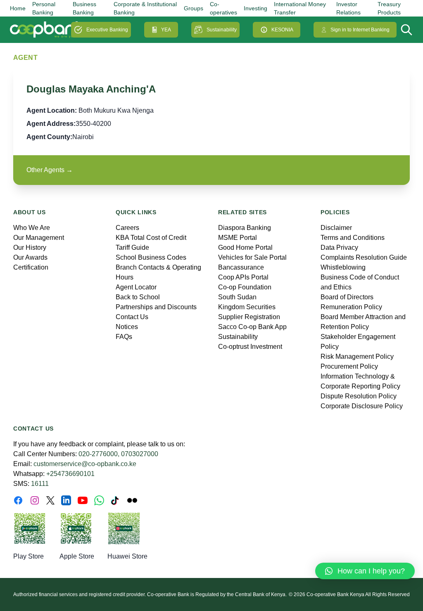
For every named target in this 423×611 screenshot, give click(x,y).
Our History (29, 247)
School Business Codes (151, 257)
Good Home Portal (245, 247)
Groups (193, 8)
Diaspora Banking (244, 227)
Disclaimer (336, 227)
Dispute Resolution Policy (359, 396)
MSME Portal (237, 237)
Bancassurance (241, 267)
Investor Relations (348, 8)
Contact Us (132, 316)
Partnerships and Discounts (156, 306)
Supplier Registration (249, 316)
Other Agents (49, 169)
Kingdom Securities (247, 306)
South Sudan (237, 297)
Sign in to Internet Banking (360, 30)
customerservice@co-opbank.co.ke (84, 463)
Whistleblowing (343, 267)
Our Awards (30, 257)
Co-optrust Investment (250, 346)
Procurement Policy (349, 366)
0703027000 (139, 453)
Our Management (38, 237)
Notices (127, 326)
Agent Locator (136, 287)
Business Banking (84, 8)
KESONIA (282, 30)
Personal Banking (43, 8)
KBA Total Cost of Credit (151, 237)
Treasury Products (389, 8)
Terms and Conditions (353, 237)
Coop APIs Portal (243, 277)
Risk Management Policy (357, 356)
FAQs (124, 336)
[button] (365, 571)
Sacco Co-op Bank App (252, 326)
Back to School (138, 297)
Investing (255, 8)
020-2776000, (98, 453)
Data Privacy (339, 247)
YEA (166, 30)
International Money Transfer (300, 8)
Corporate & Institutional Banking (145, 8)
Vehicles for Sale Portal (252, 257)
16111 (40, 483)
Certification (30, 267)
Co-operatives (223, 8)
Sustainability (222, 30)
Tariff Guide (132, 247)
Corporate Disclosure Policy (362, 406)
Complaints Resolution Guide (364, 257)
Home (18, 8)
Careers (127, 227)
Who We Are (31, 227)
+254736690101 (70, 473)
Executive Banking (107, 30)
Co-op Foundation (244, 287)
